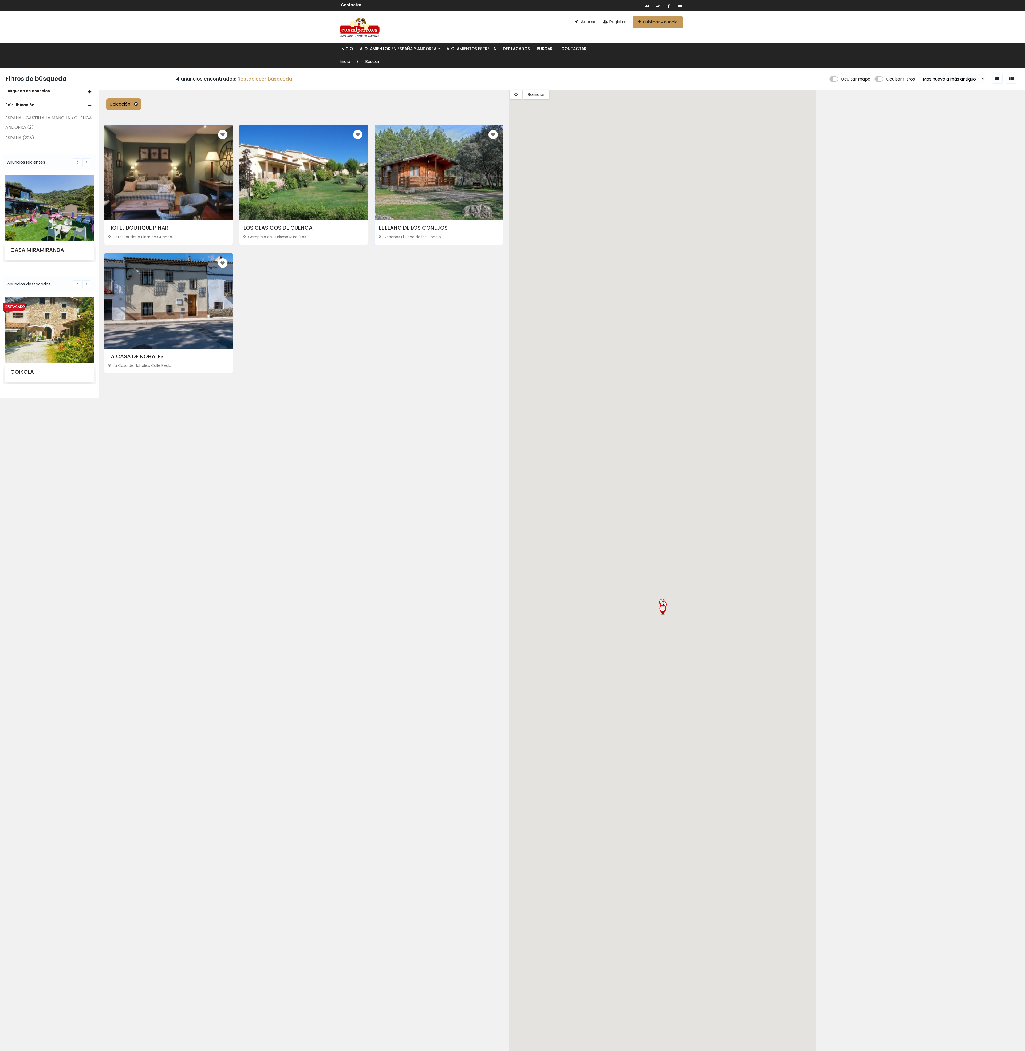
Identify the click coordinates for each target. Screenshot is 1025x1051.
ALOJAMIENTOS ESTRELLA (471, 48)
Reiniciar (536, 94)
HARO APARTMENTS (35, 250)
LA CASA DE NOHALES (136, 356)
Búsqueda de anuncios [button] (27, 91)
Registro (617, 22)
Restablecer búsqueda (265, 78)
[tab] (49, 91)
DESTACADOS (516, 48)
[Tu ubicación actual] (516, 94)
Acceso (588, 22)
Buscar (372, 61)
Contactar (351, 4)
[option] (49, 217)
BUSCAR (545, 48)
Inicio (345, 61)
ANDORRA (19, 127)
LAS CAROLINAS (30, 372)
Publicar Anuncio (660, 22)
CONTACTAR (573, 48)
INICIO (346, 48)
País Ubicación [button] (19, 105)
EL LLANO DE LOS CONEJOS (413, 228)
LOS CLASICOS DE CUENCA (278, 228)
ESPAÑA (19, 138)
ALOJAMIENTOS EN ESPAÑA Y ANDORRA (398, 48)
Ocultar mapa (855, 79)
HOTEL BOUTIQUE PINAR (138, 228)
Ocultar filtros (900, 79)
